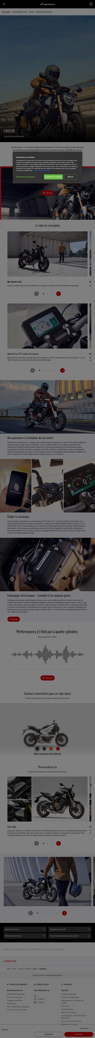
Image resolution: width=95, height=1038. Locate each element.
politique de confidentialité (41, 170)
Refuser (71, 177)
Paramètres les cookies (25, 177)
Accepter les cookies (53, 177)
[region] (47, 167)
